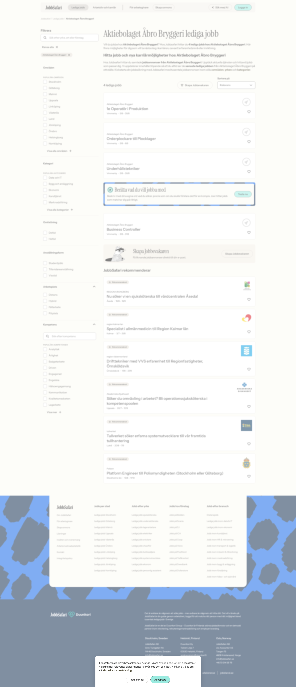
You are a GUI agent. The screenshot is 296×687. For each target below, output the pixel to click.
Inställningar (137, 679)
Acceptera (160, 679)
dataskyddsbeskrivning (117, 670)
